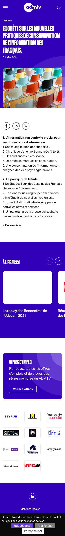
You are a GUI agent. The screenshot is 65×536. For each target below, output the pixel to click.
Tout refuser (45, 525)
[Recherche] (58, 7)
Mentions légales (30, 508)
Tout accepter (22, 525)
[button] (58, 261)
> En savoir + (12, 225)
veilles (7, 20)
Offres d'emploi (20, 362)
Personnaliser (33, 531)
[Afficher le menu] (5, 7)
